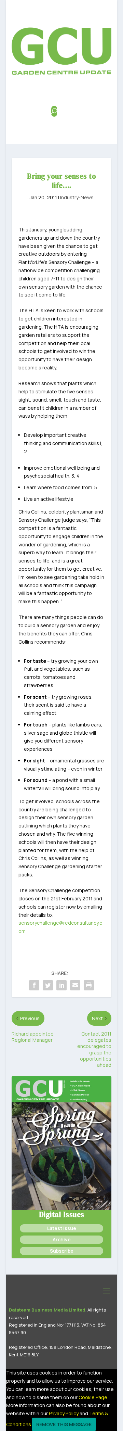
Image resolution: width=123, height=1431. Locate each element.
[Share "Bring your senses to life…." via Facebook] (34, 985)
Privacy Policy (64, 1413)
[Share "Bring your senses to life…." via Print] (89, 985)
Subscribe (61, 1251)
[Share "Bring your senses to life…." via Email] (75, 985)
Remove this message (64, 1424)
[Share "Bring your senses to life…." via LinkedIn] (61, 985)
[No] (100, 1426)
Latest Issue (61, 1228)
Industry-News (77, 197)
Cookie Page (93, 1397)
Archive (62, 1239)
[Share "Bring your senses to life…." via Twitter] (48, 985)
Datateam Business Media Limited (47, 1310)
